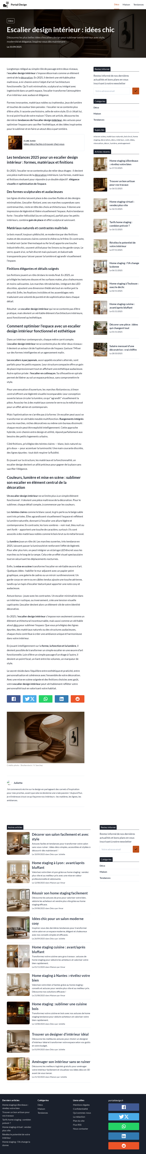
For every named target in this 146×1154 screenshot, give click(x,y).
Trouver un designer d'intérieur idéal (60, 1034)
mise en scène (100, 136)
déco (16, 625)
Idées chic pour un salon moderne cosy (58, 921)
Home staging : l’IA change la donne (124, 264)
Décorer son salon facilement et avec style (60, 836)
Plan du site (78, 1120)
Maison (126, 4)
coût (127, 140)
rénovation (98, 143)
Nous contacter (80, 1128)
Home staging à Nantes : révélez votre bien (61, 977)
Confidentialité (80, 1108)
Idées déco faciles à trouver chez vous (44, 144)
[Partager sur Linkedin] (61, 699)
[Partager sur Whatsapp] (45, 699)
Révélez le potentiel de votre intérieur (123, 244)
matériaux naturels (115, 136)
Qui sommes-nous (82, 1112)
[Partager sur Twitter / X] (29, 699)
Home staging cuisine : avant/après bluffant (122, 305)
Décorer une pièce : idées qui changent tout (124, 326)
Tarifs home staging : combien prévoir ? (121, 224)
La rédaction (79, 1116)
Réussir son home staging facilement (60, 893)
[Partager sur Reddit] (77, 699)
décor (106, 143)
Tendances (138, 4)
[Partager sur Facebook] (14, 699)
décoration (27, 77)
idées (132, 140)
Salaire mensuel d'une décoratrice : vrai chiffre (123, 347)
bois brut (128, 136)
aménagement (124, 143)
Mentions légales (81, 1104)
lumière (113, 143)
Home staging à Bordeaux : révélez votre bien (124, 162)
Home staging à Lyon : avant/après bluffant (58, 865)
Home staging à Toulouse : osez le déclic (124, 285)
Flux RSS (77, 1124)
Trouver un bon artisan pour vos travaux (122, 183)
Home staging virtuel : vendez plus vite (122, 203)
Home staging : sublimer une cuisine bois (59, 1006)
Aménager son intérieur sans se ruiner (61, 1062)
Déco (116, 4)
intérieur (57, 120)
